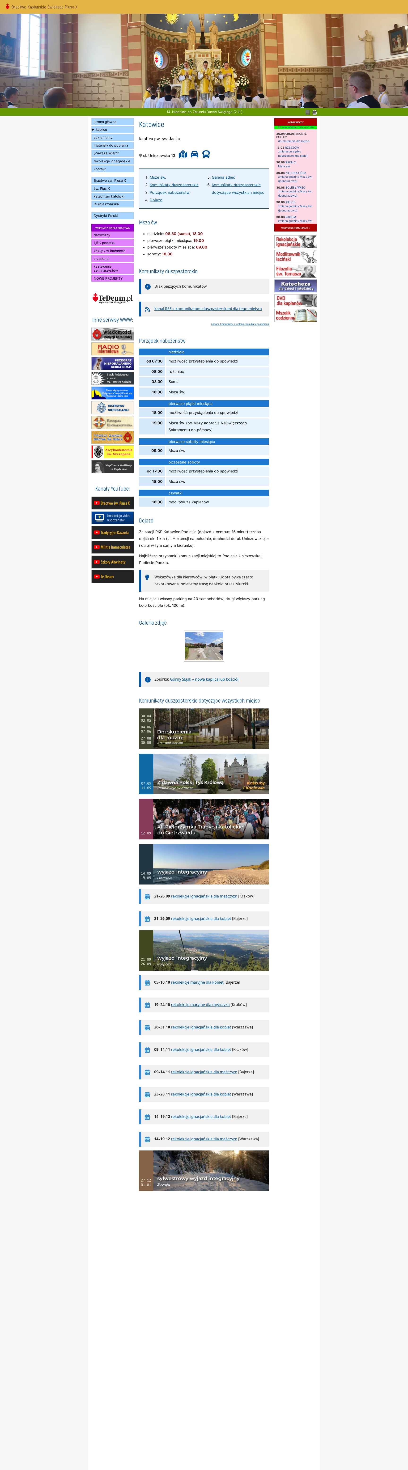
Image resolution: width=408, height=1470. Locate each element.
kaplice (101, 129)
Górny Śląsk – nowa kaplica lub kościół (204, 679)
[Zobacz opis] (204, 751)
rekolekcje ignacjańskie (112, 161)
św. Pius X (102, 188)
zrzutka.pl (101, 259)
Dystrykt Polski (106, 216)
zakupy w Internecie (109, 251)
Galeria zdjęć (223, 177)
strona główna (105, 122)
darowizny (102, 235)
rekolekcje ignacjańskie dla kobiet (201, 918)
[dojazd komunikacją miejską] (205, 155)
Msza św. (284, 166)
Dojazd (156, 200)
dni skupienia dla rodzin (293, 141)
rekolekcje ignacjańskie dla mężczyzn (204, 896)
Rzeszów (292, 147)
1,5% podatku (104, 243)
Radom (290, 217)
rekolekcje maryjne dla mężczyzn (200, 1004)
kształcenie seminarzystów (106, 268)
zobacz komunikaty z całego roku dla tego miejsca (240, 324)
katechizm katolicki (109, 196)
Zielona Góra (295, 173)
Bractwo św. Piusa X (110, 180)
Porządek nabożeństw (170, 192)
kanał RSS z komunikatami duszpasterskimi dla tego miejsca (208, 308)
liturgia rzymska (106, 204)
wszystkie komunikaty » (295, 227)
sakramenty (103, 137)
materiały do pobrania (111, 145)
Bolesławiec (295, 187)
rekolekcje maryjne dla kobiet (197, 982)
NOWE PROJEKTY (108, 278)
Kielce (290, 202)
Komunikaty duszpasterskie (174, 184)
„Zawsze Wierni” (106, 153)
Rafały (290, 162)
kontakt (100, 169)
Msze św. (158, 177)
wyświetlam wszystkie (297, 127)
